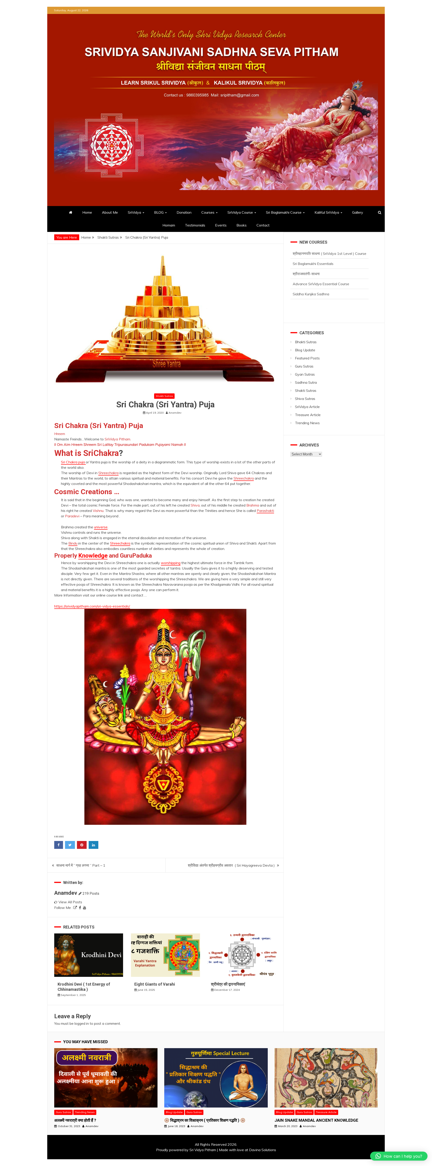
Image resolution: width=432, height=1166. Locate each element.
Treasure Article (308, 415)
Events (221, 225)
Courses (207, 212)
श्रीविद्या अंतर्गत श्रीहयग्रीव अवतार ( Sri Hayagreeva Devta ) (231, 865)
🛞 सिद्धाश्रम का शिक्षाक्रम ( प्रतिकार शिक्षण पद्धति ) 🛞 (204, 1120)
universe (101, 527)
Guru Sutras (304, 366)
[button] (399, 1156)
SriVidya (134, 212)
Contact (263, 225)
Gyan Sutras (305, 374)
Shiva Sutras (305, 398)
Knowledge (93, 555)
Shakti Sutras (164, 396)
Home (87, 212)
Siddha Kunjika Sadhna (311, 284)
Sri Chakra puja (73, 462)
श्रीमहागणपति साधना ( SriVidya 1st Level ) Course (329, 294)
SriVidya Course (240, 212)
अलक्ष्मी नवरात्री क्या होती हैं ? (75, 1120)
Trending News (307, 423)
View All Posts (70, 902)
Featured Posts (307, 358)
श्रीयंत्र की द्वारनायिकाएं (228, 984)
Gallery (357, 212)
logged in (81, 1023)
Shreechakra (120, 543)
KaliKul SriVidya (327, 212)
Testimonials (195, 225)
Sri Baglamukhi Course (284, 212)
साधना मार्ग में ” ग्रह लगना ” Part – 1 (80, 865)
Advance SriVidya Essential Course (321, 273)
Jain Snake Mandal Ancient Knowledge (316, 1120)
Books (241, 225)
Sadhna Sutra (306, 382)
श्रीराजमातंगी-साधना (306, 263)
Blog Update (305, 350)
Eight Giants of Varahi (154, 984)
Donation (184, 212)
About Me (110, 212)
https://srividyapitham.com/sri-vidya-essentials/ (92, 606)
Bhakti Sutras (306, 342)
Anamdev (65, 893)
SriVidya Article (307, 406)
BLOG (159, 212)
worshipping (170, 563)
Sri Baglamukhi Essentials (313, 253)
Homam (168, 225)
